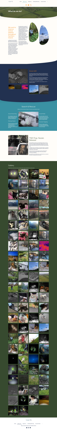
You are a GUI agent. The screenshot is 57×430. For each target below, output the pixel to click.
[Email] (28, 5)
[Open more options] (47, 1)
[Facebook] (26, 5)
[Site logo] (10, 1)
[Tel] (31, 5)
